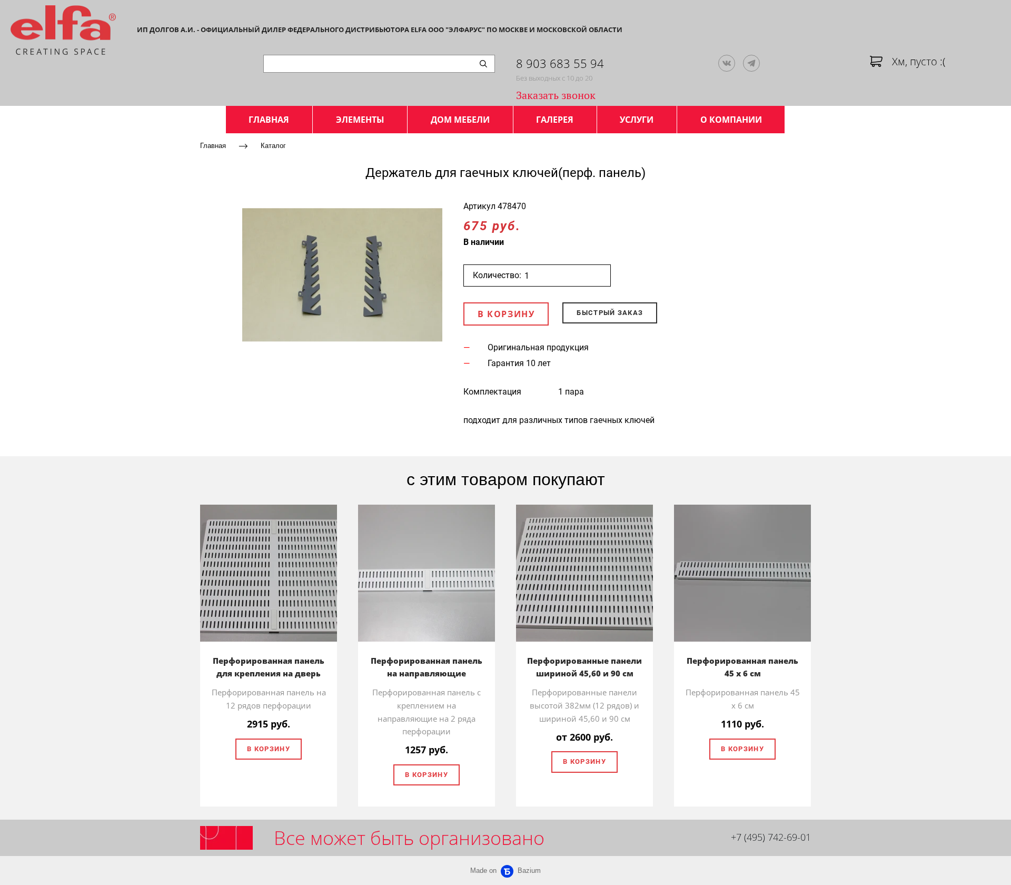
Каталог (273, 145)
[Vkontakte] (726, 63)
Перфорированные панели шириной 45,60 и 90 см (584, 667)
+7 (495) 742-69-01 (771, 837)
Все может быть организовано (409, 838)
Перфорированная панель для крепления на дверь (268, 667)
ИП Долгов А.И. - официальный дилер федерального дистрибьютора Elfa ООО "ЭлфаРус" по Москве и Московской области (379, 29)
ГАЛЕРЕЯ (554, 119)
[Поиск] (483, 64)
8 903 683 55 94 (560, 63)
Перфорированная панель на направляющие (426, 667)
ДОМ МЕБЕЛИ (460, 119)
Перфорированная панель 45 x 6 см (742, 667)
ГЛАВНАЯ (269, 119)
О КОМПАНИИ (731, 119)
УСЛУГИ (636, 119)
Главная (213, 145)
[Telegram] (751, 63)
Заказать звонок (556, 95)
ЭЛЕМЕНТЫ (360, 119)
